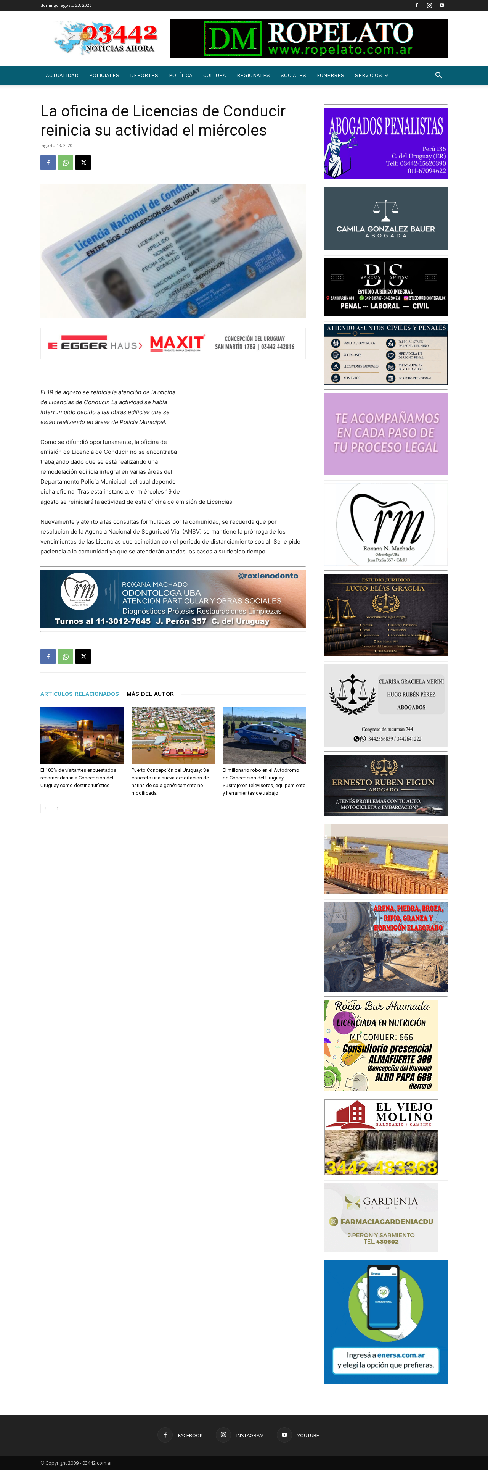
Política (181, 75)
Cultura (214, 75)
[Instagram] (429, 5)
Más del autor (150, 694)
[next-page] (57, 808)
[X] (83, 162)
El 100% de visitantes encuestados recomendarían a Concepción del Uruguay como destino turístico (78, 777)
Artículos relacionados (79, 694)
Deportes (144, 75)
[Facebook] (416, 5)
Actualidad (62, 75)
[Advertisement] (248, 437)
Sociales (293, 75)
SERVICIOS (368, 75)
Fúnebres (330, 75)
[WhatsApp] (65, 162)
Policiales (104, 75)
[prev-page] (45, 808)
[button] (438, 76)
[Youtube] (442, 5)
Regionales (253, 75)
